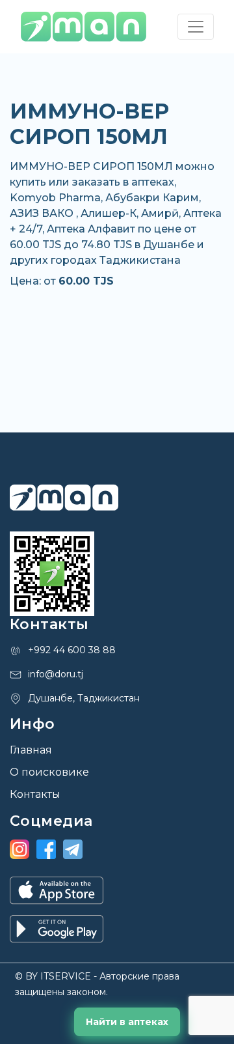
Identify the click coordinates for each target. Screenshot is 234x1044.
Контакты (35, 794)
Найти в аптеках (127, 1022)
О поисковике (49, 772)
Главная (31, 750)
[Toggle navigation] (195, 27)
